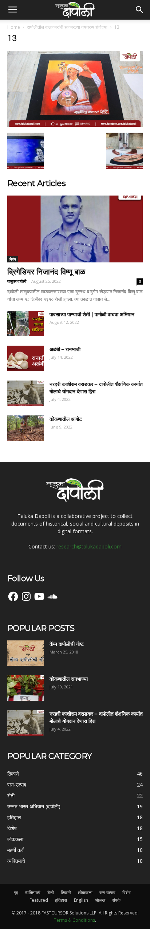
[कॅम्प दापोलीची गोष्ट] (25, 653)
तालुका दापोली (16, 281)
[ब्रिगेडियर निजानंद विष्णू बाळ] (75, 229)
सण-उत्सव (107, 892)
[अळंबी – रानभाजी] (25, 358)
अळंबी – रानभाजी (65, 349)
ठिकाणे (66, 892)
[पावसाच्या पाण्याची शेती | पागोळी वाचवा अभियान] (25, 323)
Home (13, 27)
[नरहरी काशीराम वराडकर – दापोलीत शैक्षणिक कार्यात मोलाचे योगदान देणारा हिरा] (25, 393)
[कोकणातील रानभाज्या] (25, 688)
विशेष (12, 259)
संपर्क (116, 900)
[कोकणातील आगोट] (25, 428)
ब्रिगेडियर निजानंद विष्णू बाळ (46, 271)
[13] (75, 125)
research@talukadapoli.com (89, 546)
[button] (140, 10)
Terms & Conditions (74, 920)
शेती (50, 892)
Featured (38, 900)
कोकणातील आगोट (66, 419)
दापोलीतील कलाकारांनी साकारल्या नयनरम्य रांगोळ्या (67, 27)
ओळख (100, 900)
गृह (16, 892)
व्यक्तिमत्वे (32, 892)
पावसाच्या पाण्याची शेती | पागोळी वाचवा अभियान (92, 314)
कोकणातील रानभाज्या (69, 679)
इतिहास (61, 900)
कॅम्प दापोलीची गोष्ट (67, 644)
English (81, 900)
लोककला (85, 892)
